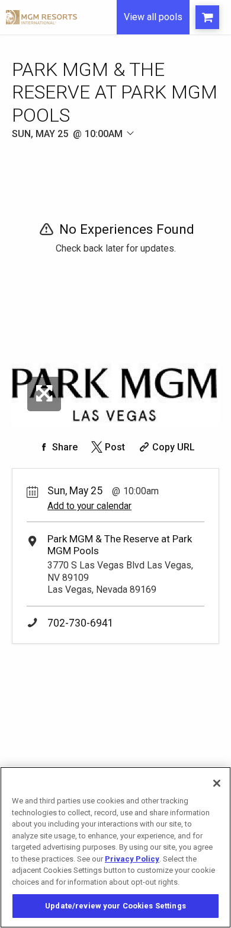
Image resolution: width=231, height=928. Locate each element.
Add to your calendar (89, 505)
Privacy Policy (132, 858)
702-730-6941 (80, 623)
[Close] (217, 783)
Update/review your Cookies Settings (115, 905)
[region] (115, 847)
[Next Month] (163, 148)
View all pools (153, 17)
